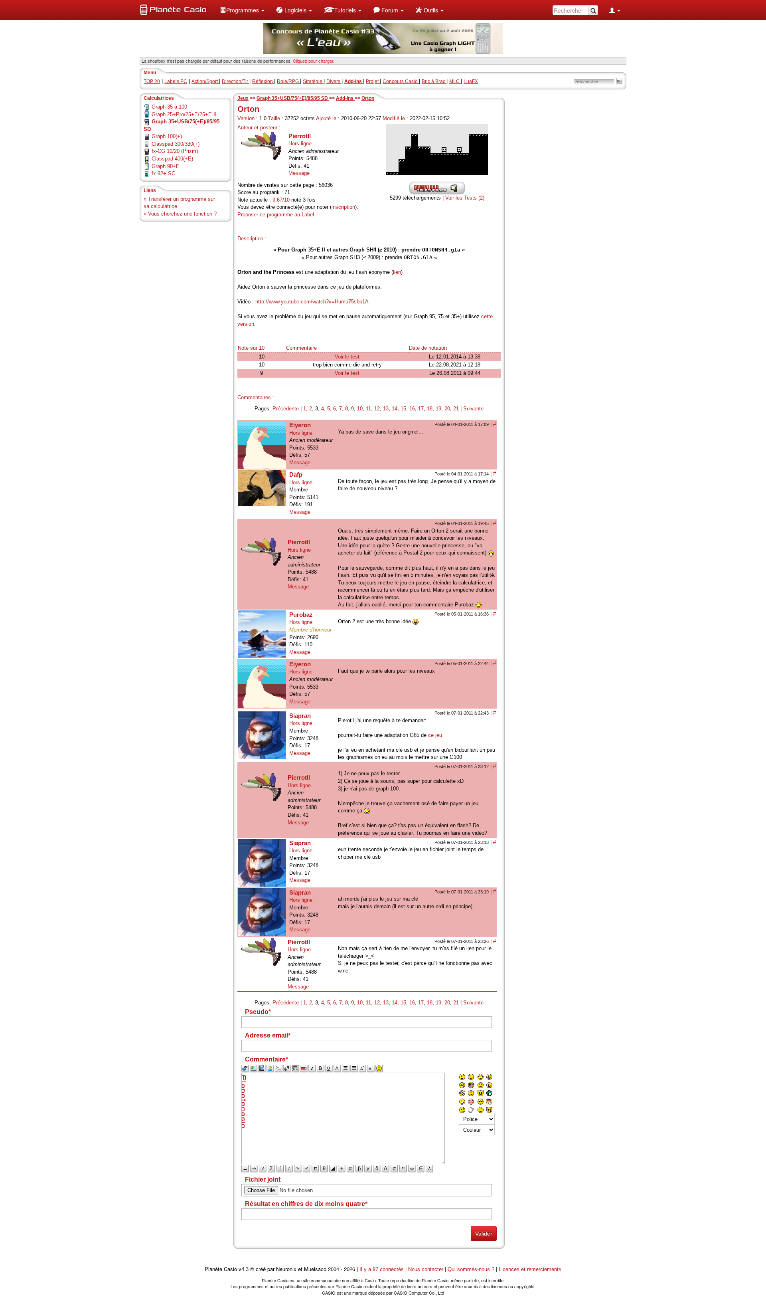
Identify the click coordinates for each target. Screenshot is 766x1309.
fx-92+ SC (163, 173)
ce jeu (435, 735)
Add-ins (345, 98)
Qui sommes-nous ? (471, 1269)
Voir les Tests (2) (464, 198)
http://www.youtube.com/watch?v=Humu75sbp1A (312, 302)
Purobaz (301, 614)
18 (429, 409)
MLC (455, 81)
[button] (242, 10)
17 (421, 409)
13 (386, 409)
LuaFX (471, 81)
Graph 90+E (166, 166)
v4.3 (244, 1269)
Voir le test (347, 357)
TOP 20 (152, 81)
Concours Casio (401, 81)
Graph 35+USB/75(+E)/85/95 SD (293, 98)
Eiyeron (300, 425)
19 (438, 409)
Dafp (295, 474)
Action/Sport (205, 81)
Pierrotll (299, 136)
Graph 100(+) (167, 136)
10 (360, 409)
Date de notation (428, 348)
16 (412, 409)
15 (403, 409)
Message (299, 173)
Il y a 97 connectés (382, 1269)
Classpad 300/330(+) (175, 144)
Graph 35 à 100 (169, 107)
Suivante (473, 409)
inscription (343, 207)
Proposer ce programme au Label (275, 215)
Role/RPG (288, 81)
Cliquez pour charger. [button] (313, 60)
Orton (367, 98)
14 (394, 409)
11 (368, 409)
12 (377, 409)
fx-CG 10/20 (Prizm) (175, 151)
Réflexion (263, 81)
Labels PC (175, 81)
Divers (334, 81)
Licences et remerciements (530, 1269)
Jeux (243, 98)
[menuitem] (242, 10)
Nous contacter (425, 1269)
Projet (373, 81)
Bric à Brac (434, 81)
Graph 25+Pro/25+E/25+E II (184, 114)
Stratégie (313, 81)
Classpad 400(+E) (172, 159)
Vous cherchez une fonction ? (182, 214)
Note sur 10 (251, 348)
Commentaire (301, 348)
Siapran (300, 715)
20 (447, 409)
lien (397, 272)
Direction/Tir (235, 81)
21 (456, 409)
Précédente (285, 409)
